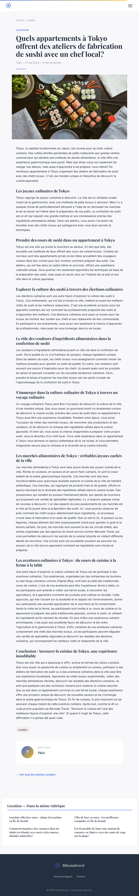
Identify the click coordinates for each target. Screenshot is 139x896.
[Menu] (130, 5)
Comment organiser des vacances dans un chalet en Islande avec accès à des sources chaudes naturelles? (34, 832)
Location (31, 20)
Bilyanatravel (73, 865)
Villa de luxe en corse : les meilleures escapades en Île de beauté (96, 819)
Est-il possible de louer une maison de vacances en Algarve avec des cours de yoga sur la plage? (99, 832)
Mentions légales (63, 876)
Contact (80, 876)
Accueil (20, 20)
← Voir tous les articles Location (35, 774)
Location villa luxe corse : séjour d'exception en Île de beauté (35, 819)
